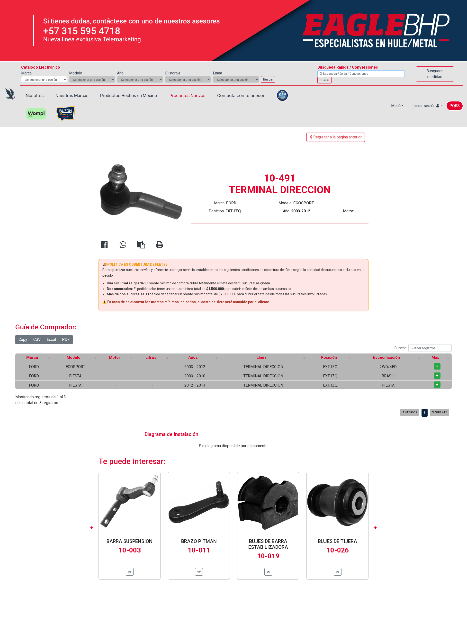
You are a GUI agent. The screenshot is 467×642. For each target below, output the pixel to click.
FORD (34, 366)
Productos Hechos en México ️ (129, 95)
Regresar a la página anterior (337, 137)
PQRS (454, 105)
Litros (150, 357)
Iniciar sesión (424, 105)
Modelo (74, 357)
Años (193, 357)
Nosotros (35, 95)
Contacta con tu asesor (241, 95)
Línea (262, 357)
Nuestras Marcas (72, 95)
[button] (92, 528)
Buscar (268, 79)
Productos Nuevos (188, 95)
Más (435, 357)
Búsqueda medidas (434, 74)
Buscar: (400, 348)
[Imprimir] (159, 246)
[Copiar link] (141, 246)
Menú (396, 105)
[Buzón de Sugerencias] (66, 113)
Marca (32, 357)
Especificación (386, 357)
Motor (114, 357)
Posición (329, 357)
